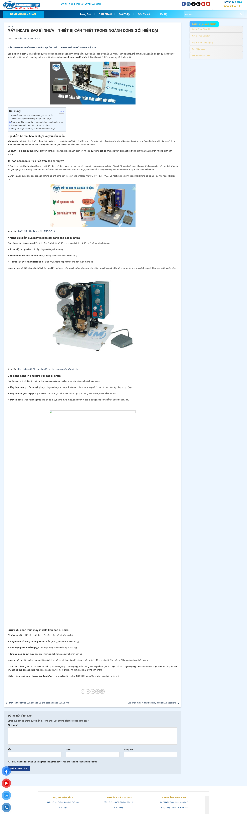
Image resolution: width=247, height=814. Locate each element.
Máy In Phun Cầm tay (201, 35)
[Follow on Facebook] (184, 4)
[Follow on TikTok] (193, 4)
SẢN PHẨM (105, 14)
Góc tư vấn (144, 14)
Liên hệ (163, 14)
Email (69, 749)
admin (37, 38)
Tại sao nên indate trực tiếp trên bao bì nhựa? (31, 118)
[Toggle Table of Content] (60, 111)
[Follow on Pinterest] (203, 4)
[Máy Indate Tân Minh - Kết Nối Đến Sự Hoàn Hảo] (25, 5)
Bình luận (13, 725)
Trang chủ (86, 14)
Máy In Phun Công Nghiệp (203, 42)
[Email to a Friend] (92, 691)
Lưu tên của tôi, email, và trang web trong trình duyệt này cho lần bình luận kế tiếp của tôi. (54, 761)
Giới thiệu (125, 14)
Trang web (128, 749)
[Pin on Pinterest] (97, 691)
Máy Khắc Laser (199, 49)
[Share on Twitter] (88, 691)
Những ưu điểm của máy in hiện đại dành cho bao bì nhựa (37, 121)
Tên (10, 749)
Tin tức (11, 26)
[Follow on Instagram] (189, 4)
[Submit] (241, 14)
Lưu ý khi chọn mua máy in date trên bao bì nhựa (33, 128)
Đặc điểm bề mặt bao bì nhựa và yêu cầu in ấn (32, 115)
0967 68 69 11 (232, 6)
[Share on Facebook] (83, 691)
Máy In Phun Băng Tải (201, 29)
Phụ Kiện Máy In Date (201, 55)
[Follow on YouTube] (208, 4)
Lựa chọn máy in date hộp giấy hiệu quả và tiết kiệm (152, 702)
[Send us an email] (198, 4)
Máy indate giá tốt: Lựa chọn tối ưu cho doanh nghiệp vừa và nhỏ (39, 702)
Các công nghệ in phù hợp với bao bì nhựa (30, 125)
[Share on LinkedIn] (102, 691)
